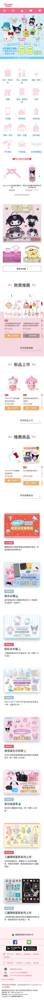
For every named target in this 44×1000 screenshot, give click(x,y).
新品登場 (9, 852)
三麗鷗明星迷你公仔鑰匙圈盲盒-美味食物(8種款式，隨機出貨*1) (31, 324)
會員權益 (7, 957)
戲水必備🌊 (11, 596)
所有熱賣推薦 (26, 347)
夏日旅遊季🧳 (12, 804)
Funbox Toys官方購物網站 (19, 972)
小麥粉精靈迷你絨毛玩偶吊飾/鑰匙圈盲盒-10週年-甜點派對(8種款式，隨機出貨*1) (13, 324)
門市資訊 (19, 963)
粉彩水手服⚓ (12, 649)
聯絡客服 (27, 954)
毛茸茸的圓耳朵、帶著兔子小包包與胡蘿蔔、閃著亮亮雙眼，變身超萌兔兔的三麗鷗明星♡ (21, 864)
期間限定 (9, 591)
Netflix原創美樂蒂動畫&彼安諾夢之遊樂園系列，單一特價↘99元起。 (21, 756)
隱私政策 (36, 963)
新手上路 (10, 954)
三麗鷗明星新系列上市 (17, 857)
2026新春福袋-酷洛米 (30, 471)
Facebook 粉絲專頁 (7, 979)
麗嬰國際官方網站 (16, 969)
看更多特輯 (21, 268)
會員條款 (36, 954)
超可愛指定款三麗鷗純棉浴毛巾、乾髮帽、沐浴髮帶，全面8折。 (21, 601)
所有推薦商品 (26, 495)
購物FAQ (18, 954)
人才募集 (27, 963)
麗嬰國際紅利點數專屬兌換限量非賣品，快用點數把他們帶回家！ (21, 548)
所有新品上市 (26, 420)
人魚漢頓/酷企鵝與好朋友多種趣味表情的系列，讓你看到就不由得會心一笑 (21, 918)
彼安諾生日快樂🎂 (15, 751)
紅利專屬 (9, 542)
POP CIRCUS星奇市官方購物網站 (21, 975)
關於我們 (10, 963)
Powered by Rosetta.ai (22, 195)
